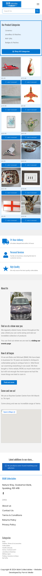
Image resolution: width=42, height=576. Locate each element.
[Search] (37, 11)
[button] (38, 4)
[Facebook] (3, 493)
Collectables (6, 545)
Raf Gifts (5, 558)
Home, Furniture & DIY (9, 550)
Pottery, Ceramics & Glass (10, 556)
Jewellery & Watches (9, 552)
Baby (3, 541)
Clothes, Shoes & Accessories (11, 543)
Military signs (6, 554)
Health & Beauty (7, 548)
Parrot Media (27, 572)
